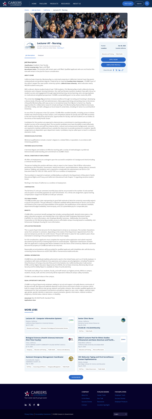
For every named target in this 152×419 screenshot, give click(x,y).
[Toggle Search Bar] (147, 3)
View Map (60, 48)
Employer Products (121, 402)
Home (34, 4)
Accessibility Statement (43, 414)
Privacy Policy (29, 414)
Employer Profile (113, 65)
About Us (85, 395)
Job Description (30, 55)
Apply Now (113, 60)
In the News (86, 398)
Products (54, 4)
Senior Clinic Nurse (85, 318)
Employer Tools (120, 395)
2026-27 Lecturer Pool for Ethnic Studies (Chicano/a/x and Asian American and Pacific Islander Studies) (95, 340)
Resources (65, 4)
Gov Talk (100, 398)
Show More (76, 377)
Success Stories (87, 402)
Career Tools (101, 395)
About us (77, 4)
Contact (84, 405)
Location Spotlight (103, 405)
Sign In (139, 3)
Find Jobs (43, 4)
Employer (41, 55)
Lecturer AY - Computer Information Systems (44, 318)
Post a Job (128, 3)
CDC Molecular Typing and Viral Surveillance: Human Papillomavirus (96, 358)
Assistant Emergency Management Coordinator (44, 357)
